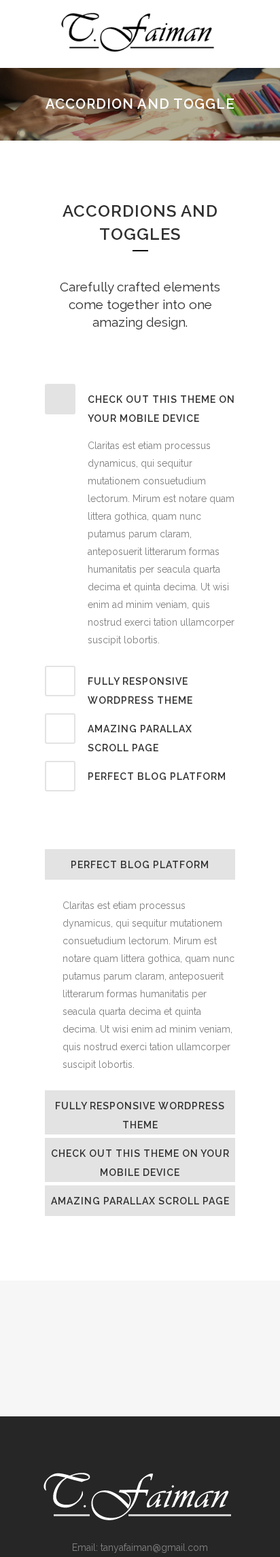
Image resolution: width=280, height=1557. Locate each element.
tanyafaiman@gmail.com (154, 1547)
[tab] (140, 406)
